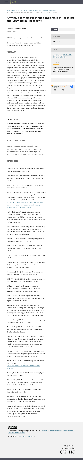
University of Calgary (27, 436)
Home (9, 10)
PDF (55, 30)
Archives (15, 10)
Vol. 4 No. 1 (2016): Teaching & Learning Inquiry (37, 10)
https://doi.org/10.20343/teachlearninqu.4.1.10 (26, 38)
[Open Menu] (7, 2)
